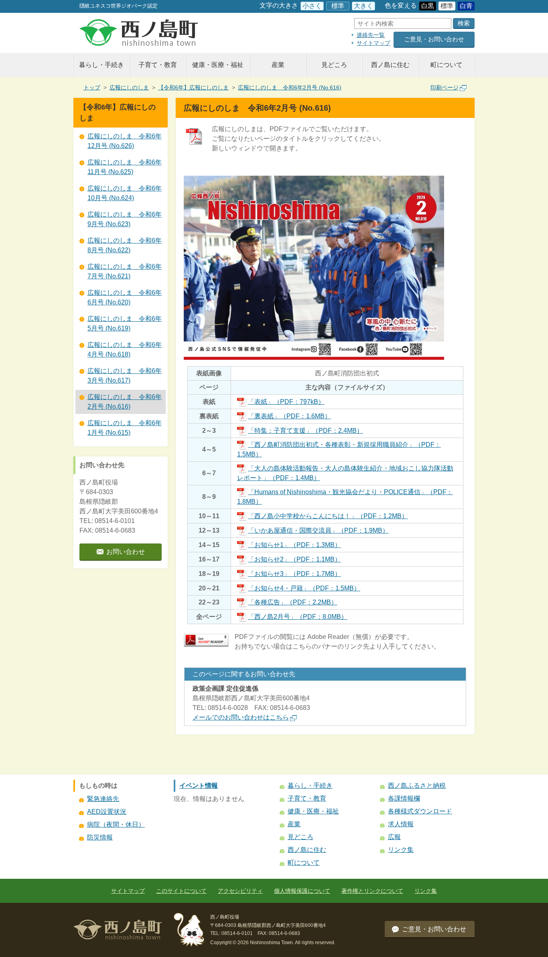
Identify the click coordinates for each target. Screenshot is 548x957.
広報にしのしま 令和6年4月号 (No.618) (124, 349)
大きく (363, 5)
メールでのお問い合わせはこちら (241, 717)
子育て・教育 (157, 64)
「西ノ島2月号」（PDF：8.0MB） (297, 616)
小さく (312, 5)
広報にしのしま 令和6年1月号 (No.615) (124, 428)
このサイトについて (181, 891)
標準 (337, 5)
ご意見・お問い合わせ (434, 39)
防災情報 (100, 837)
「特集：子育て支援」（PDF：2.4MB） (305, 430)
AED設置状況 (106, 811)
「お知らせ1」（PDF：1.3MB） (294, 544)
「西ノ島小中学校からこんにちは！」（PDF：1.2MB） (328, 516)
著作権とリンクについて (372, 891)
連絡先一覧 (371, 35)
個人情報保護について (302, 891)
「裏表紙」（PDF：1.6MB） (289, 416)
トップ (91, 87)
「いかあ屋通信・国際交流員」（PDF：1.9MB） (318, 530)
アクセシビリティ (240, 891)
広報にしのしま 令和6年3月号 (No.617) (124, 375)
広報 (394, 836)
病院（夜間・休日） (116, 824)
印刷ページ (444, 87)
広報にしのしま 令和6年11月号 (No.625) (124, 167)
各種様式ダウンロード (420, 811)
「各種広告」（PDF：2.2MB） (292, 602)
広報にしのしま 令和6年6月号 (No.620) (124, 297)
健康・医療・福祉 (218, 64)
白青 (466, 5)
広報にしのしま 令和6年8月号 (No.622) (124, 245)
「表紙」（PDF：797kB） (286, 401)
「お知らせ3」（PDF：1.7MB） (294, 573)
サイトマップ (373, 43)
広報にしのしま (129, 87)
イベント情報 (198, 785)
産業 (278, 64)
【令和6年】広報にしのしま (193, 87)
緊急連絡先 (103, 798)
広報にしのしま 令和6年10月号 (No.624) (124, 193)
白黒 (427, 5)
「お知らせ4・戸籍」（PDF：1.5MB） (304, 588)
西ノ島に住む (390, 64)
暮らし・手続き (101, 64)
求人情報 (401, 824)
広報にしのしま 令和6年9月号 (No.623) (124, 219)
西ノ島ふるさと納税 (417, 785)
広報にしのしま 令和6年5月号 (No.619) (124, 323)
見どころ (334, 64)
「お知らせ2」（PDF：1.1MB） (294, 559)
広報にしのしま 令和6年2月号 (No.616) (289, 87)
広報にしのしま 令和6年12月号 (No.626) (124, 141)
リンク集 (401, 849)
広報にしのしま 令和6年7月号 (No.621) (124, 271)
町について (446, 64)
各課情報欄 (404, 798)
